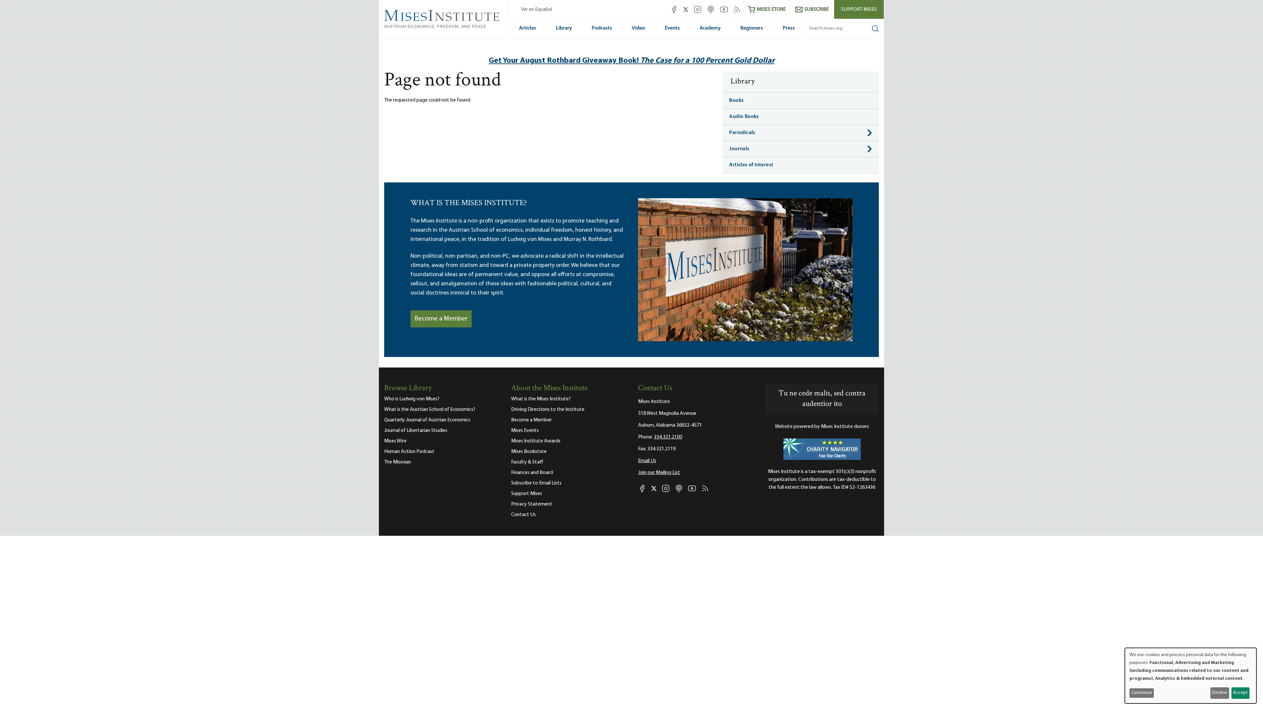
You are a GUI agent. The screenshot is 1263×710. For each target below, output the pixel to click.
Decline (1219, 692)
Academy (710, 28)
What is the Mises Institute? (541, 399)
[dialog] (1190, 675)
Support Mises (859, 9)
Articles (527, 28)
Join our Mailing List (659, 472)
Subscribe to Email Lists (536, 483)
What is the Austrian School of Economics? (429, 409)
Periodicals (742, 132)
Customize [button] (1141, 692)
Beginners (751, 28)
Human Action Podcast (409, 451)
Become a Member (441, 319)
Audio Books (744, 116)
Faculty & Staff (527, 462)
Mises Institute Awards (535, 441)
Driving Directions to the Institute (547, 409)
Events (672, 28)
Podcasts (602, 28)
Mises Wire (395, 441)
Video (638, 28)
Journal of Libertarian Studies (415, 430)
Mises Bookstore (529, 451)
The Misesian (397, 462)
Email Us (647, 460)
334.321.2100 (668, 437)
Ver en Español (536, 9)
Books (736, 100)
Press (789, 28)
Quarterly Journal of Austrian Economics (427, 420)
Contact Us (523, 514)
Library (564, 28)
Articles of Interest (751, 165)
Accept (1240, 692)
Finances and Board (532, 472)
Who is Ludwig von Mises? (411, 399)
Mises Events (525, 430)
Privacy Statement (531, 504)
